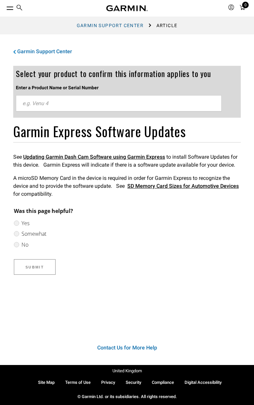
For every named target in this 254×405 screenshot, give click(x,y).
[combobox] (119, 103)
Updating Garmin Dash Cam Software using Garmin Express (94, 157)
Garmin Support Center (110, 25)
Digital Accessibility (203, 382)
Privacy (108, 382)
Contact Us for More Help (127, 347)
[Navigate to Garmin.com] (127, 8)
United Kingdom (127, 370)
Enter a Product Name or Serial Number (57, 87)
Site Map (46, 382)
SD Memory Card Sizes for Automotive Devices (183, 186)
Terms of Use (78, 382)
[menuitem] (19, 8)
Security (133, 382)
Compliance (163, 382)
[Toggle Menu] (4, 6)
